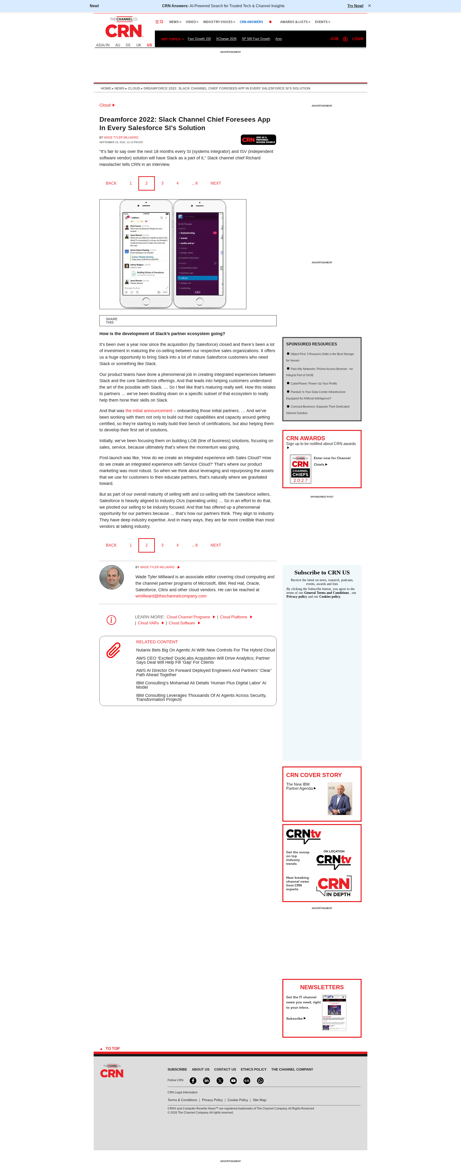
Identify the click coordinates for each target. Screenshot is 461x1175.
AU (117, 45)
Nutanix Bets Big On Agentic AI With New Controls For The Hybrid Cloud (205, 650)
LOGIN (357, 39)
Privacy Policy (212, 1100)
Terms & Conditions (182, 1100)
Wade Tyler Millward (121, 137)
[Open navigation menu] (159, 22)
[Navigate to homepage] (123, 38)
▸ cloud (132, 88)
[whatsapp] (260, 1080)
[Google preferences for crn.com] (259, 139)
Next (216, 183)
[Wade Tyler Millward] (111, 588)
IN (107, 45)
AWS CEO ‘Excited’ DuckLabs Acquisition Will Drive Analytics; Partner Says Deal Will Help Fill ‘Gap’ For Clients (203, 660)
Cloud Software (182, 623)
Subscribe (294, 1018)
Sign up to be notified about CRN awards (321, 444)
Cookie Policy (238, 1100)
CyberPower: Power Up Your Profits (314, 383)
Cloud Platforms (234, 617)
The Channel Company (292, 1069)
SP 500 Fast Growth (256, 39)
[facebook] (192, 1080)
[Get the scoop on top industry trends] (334, 860)
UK (138, 45)
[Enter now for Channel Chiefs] (302, 482)
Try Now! (355, 6)
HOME (106, 88)
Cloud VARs (149, 623)
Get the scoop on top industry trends (297, 858)
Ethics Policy (254, 1069)
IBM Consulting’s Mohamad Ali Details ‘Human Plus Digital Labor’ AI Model (201, 685)
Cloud (105, 105)
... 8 (195, 183)
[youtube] (233, 1080)
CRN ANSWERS (251, 22)
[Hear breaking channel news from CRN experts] (334, 886)
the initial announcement (149, 410)
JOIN (334, 39)
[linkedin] (206, 1080)
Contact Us (225, 1069)
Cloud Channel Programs (189, 617)
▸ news (117, 88)
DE (128, 45)
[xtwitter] (219, 1080)
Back (111, 183)
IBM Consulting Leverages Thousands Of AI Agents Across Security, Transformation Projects (201, 697)
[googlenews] (246, 1080)
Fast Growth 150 (199, 39)
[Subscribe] (334, 1029)
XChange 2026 (226, 39)
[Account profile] (345, 39)
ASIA (100, 45)
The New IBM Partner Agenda (299, 786)
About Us (200, 1069)
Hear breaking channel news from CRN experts (297, 883)
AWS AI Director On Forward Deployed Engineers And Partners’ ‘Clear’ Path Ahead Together (204, 672)
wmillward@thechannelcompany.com (170, 596)
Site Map (259, 1100)
